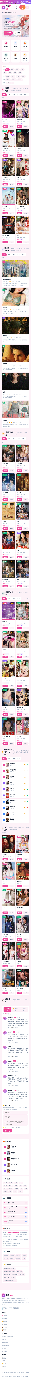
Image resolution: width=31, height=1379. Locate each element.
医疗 (5, 72)
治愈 (10, 1191)
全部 (7, 69)
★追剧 (11, 126)
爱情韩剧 (12, 1255)
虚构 (23, 438)
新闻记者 (20, 1191)
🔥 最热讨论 (7, 1009)
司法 (20, 422)
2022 (18, 76)
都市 (9, 94)
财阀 (21, 1188)
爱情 (12, 69)
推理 (9, 254)
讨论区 (23, 1258)
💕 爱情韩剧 (4, 1315)
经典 (23, 76)
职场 (10, 72)
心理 (16, 309)
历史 (14, 438)
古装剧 (15, 1183)
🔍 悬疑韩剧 (4, 1318)
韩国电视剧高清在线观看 (9, 1268)
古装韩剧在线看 (5, 1345)
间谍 (17, 337)
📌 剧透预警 (23, 1009)
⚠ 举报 (16, 1027)
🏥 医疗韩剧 (4, 1324)
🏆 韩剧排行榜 (5, 1330)
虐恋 (21, 1185)
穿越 (17, 394)
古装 (22, 69)
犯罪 (20, 72)
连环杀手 (10, 1188)
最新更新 (18, 1258)
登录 (16, 7)
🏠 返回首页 (4, 1366)
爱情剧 (5, 1183)
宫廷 (9, 438)
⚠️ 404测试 (4, 1363)
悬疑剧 (10, 1183)
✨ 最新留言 (15, 1009)
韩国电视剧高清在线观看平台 (10, 1280)
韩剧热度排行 (5, 1351)
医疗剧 (21, 1183)
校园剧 (10, 1185)
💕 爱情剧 (17, 34)
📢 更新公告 (4, 1361)
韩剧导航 (6, 1255)
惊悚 (18, 254)
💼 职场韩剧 (4, 1327)
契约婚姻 (19, 94)
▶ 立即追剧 (8, 34)
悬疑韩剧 (18, 1255)
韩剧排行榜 (6, 1277)
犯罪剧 (15, 1185)
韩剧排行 (12, 1258)
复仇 (17, 366)
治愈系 (25, 94)
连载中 (7, 79)
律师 (14, 598)
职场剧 (5, 1185)
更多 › (3, 98)
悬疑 (17, 69)
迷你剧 (20, 79)
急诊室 (15, 1191)
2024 (7, 76)
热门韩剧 (13, 1277)
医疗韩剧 (6, 1258)
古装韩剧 (24, 1255)
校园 (15, 72)
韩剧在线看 (19, 1271)
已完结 (14, 79)
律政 (5, 1188)
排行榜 (22, 1376)
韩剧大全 (4, 1339)
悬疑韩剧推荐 (7, 1274)
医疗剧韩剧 (4, 1348)
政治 (23, 254)
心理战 (5, 1191)
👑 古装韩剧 (4, 1321)
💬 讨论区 (4, 1358)
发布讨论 (7, 1131)
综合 (4, 758)
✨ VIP (22, 7)
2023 (13, 76)
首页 (3, 12)
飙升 (18, 758)
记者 (18, 598)
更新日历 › (4, 833)
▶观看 (5, 126)
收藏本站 (23, 3)
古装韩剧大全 (15, 1274)
